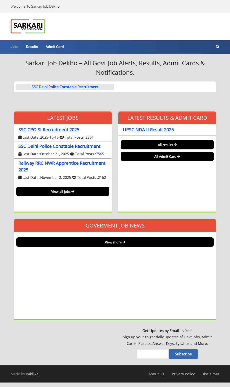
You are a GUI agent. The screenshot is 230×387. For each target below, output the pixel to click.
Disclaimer (210, 374)
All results (166, 144)
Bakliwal (32, 374)
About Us (156, 374)
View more (113, 242)
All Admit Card (165, 156)
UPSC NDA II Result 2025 (148, 130)
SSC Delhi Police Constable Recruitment (65, 86)
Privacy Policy (183, 374)
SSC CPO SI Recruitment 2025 (48, 130)
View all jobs (61, 191)
